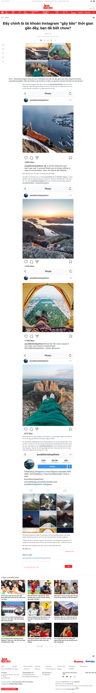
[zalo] (75, 676)
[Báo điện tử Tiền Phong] (78, 661)
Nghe (3, 44)
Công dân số (27, 669)
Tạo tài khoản (35, 558)
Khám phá (13, 12)
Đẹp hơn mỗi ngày (35, 12)
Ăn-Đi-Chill (57, 12)
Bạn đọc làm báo (10, 689)
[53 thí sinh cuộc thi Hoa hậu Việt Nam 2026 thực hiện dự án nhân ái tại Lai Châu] (13, 587)
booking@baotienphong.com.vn (31, 676)
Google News (93, 17)
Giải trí (20, 12)
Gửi (69, 566)
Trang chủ (2, 12)
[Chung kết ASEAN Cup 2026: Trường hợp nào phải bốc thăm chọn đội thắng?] (40, 630)
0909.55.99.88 (27, 674)
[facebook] (91, 1)
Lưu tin (3, 53)
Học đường (25, 12)
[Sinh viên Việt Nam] (90, 661)
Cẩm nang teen (83, 666)
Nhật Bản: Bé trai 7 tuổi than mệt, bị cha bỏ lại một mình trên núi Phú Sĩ (65, 618)
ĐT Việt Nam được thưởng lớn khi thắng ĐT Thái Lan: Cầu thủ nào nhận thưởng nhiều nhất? (13, 640)
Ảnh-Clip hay (65, 12)
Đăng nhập (25, 558)
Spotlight (80, 12)
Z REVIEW (73, 12)
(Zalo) (32, 674)
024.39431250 (6, 678)
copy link (48, 40)
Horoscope (87, 12)
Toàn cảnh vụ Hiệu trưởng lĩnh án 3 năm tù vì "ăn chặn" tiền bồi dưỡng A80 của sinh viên (12, 618)
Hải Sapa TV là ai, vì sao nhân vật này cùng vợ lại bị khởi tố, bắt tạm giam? (66, 596)
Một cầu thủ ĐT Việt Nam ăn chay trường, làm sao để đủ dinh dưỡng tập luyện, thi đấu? (39, 597)
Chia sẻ (3, 49)
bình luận (54, 40)
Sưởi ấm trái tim (61, 666)
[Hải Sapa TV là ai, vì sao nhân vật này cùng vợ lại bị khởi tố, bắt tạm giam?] (66, 587)
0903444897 (47, 674)
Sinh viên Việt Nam (63, 1)
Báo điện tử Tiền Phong (48, 7)
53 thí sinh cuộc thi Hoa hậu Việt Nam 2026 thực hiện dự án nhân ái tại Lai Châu (13, 597)
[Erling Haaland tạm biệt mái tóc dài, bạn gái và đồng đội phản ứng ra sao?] (40, 608)
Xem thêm (93, 12)
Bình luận (3, 57)
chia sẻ (41, 40)
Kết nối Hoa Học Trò (51, 669)
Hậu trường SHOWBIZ (46, 12)
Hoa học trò (6, 660)
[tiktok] (71, 677)
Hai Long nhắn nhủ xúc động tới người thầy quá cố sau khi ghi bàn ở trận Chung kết (65, 640)
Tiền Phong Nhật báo (50, 1)
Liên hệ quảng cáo (27, 672)
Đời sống (6, 12)
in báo (51, 40)
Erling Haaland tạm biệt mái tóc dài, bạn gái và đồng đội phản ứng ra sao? (39, 618)
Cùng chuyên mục (10, 578)
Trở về (3, 61)
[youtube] (94, 1)
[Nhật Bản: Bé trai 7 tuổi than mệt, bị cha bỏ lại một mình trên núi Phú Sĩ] (66, 608)
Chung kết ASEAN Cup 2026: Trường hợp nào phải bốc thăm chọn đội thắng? (39, 640)
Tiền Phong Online (37, 1)
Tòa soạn (4, 672)
